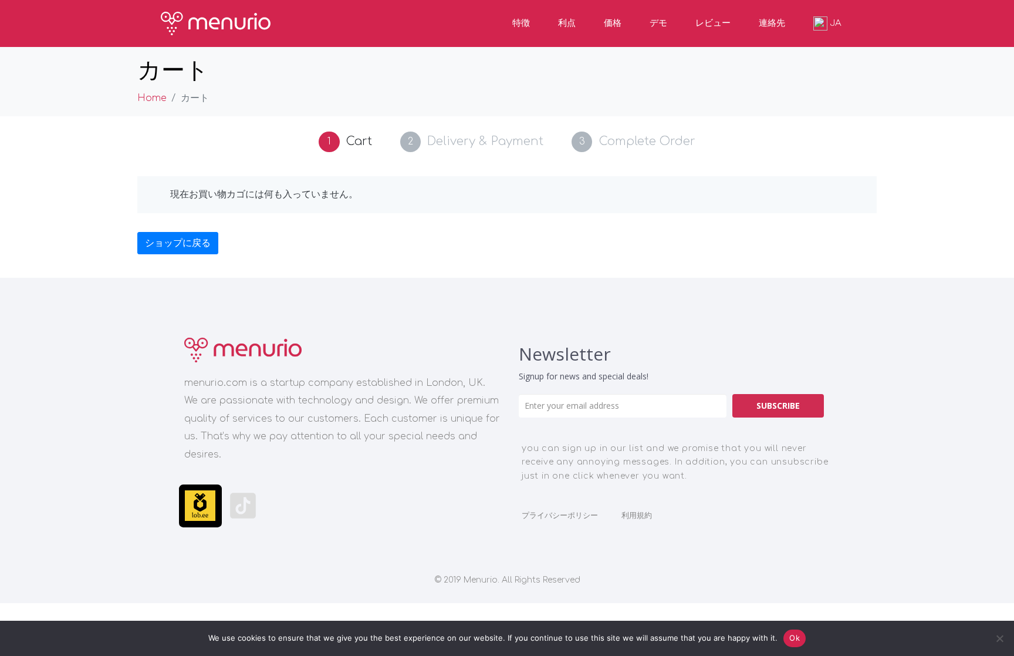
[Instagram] (286, 506)
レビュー (713, 23)
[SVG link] (243, 350)
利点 (567, 23)
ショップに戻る (178, 243)
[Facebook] (414, 506)
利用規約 (636, 516)
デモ (658, 23)
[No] (999, 638)
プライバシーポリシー (560, 516)
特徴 (521, 23)
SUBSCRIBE (778, 405)
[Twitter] (456, 506)
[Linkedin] (371, 506)
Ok (794, 637)
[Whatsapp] (328, 506)
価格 (612, 23)
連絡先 (772, 23)
